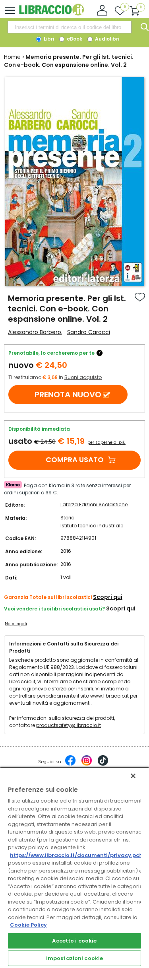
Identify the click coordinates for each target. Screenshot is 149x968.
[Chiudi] (133, 776)
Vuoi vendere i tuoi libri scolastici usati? (54, 608)
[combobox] (70, 27)
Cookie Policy (28, 925)
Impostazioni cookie (74, 958)
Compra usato (75, 460)
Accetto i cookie (74, 941)
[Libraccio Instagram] (86, 764)
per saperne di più (106, 442)
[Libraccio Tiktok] (102, 764)
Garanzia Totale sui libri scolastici (48, 597)
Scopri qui (107, 597)
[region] (74, 867)
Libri (48, 38)
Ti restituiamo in (55, 377)
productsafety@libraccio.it (68, 725)
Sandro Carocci (88, 332)
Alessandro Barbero (34, 332)
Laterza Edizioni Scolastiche (94, 504)
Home (12, 57)
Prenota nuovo (68, 394)
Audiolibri (106, 38)
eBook (74, 38)
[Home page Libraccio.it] (51, 13)
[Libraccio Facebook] (70, 764)
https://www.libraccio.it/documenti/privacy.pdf (76, 855)
